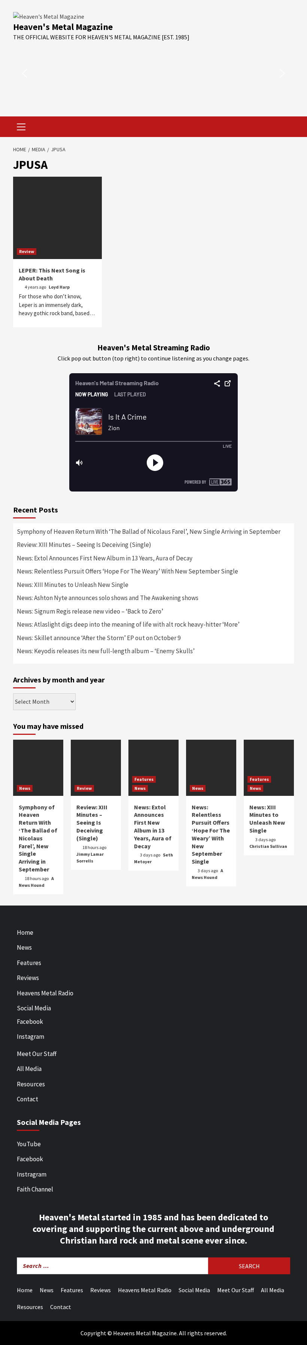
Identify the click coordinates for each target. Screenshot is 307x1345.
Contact (27, 1099)
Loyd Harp (59, 287)
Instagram (30, 1036)
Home (25, 932)
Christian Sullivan (268, 846)
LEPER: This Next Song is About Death (52, 274)
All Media (29, 1069)
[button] (25, 73)
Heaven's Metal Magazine (63, 27)
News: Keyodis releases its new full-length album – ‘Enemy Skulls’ (106, 651)
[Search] (285, 128)
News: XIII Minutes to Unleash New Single (72, 585)
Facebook (30, 1021)
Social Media (34, 1008)
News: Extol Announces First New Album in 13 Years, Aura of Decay (104, 558)
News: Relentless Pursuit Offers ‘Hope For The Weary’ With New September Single (127, 571)
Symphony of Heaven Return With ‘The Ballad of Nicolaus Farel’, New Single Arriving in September (148, 531)
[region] (153, 73)
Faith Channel (35, 1189)
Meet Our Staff (37, 1054)
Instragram (31, 1174)
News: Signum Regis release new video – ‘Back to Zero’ (90, 611)
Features (144, 779)
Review (26, 251)
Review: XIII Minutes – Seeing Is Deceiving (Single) (84, 545)
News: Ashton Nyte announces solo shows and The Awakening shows (107, 598)
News (24, 788)
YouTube (29, 1144)
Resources (31, 1084)
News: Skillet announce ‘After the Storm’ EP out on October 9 (98, 638)
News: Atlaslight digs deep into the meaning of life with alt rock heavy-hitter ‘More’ (128, 624)
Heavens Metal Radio (45, 993)
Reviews (28, 978)
